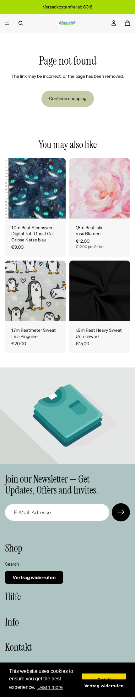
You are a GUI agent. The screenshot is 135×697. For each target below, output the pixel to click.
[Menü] (7, 23)
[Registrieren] (121, 512)
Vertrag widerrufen (34, 577)
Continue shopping (67, 98)
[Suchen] (21, 23)
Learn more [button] (50, 687)
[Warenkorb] (127, 23)
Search (12, 564)
